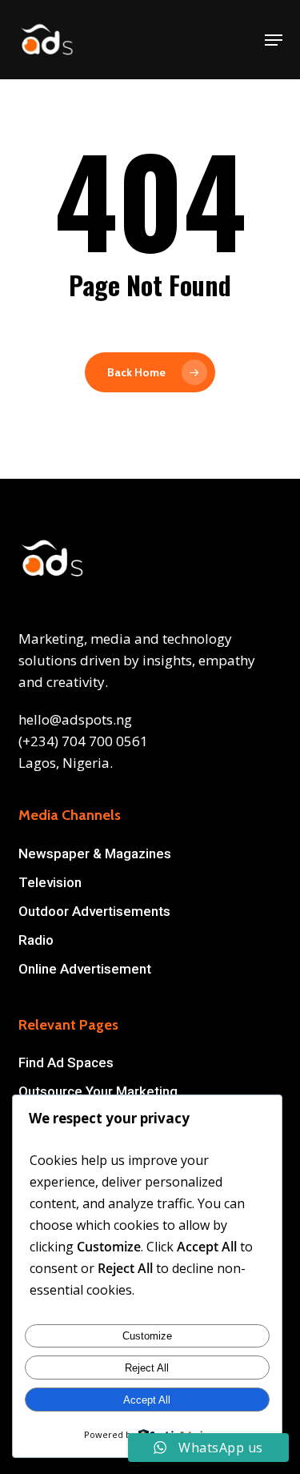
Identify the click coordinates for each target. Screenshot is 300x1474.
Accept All (146, 1400)
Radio (36, 940)
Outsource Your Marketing (98, 1091)
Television (50, 882)
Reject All (147, 1368)
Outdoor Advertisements (94, 911)
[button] (273, 40)
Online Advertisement (84, 969)
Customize (147, 1336)
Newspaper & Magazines (94, 853)
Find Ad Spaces (66, 1062)
